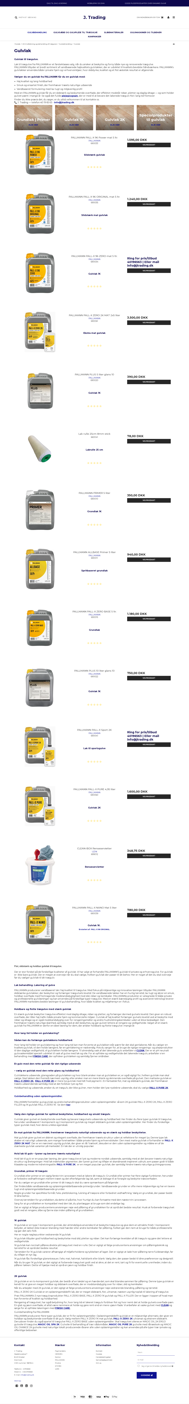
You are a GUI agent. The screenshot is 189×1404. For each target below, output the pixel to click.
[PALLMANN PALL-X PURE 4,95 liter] (40, 811)
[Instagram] (32, 1385)
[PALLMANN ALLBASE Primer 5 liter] (40, 574)
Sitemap (17, 1381)
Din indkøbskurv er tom (148, 17)
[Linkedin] (27, 1385)
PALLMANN (60, 1360)
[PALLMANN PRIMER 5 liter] (40, 515)
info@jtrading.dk (27, 1375)
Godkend (145, 1375)
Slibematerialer (113, 32)
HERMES (58, 1354)
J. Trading (94, 17)
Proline (58, 1363)
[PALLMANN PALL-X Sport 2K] (40, 752)
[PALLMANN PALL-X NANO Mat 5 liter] (40, 930)
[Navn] (156, 1352)
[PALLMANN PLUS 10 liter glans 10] (40, 693)
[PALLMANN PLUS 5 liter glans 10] (40, 397)
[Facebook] (18, 1385)
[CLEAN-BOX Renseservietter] (40, 870)
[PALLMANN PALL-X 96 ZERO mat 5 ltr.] (40, 278)
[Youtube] (22, 1385)
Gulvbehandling (37, 32)
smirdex (58, 1366)
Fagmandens (60, 1351)
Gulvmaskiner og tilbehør (146, 32)
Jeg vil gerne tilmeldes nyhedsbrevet (158, 1365)
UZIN (57, 1369)
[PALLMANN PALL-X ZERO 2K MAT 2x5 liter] (40, 337)
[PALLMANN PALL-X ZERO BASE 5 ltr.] (40, 634)
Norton (58, 1357)
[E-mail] (156, 1360)
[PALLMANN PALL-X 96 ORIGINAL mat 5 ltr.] (40, 219)
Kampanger (94, 36)
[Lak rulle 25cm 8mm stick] (40, 456)
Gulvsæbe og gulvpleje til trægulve (75, 32)
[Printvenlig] (174, 44)
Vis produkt (149, 145)
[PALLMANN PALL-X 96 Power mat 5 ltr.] (40, 160)
